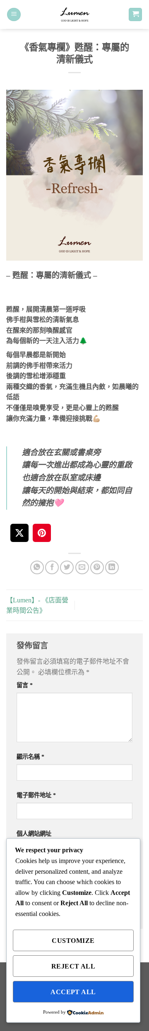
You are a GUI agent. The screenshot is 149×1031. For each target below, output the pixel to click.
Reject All (73, 966)
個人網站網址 (34, 833)
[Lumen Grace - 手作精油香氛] (74, 14)
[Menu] (14, 15)
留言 (25, 685)
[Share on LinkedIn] (112, 567)
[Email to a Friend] (82, 567)
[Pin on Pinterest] (97, 567)
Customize (73, 940)
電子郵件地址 (36, 795)
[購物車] (135, 15)
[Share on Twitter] (67, 567)
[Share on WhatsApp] (37, 567)
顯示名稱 (30, 756)
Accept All (73, 991)
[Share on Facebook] (52, 567)
